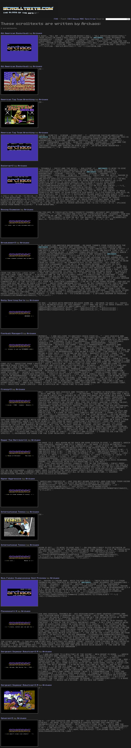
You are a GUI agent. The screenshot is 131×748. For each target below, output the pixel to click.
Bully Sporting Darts (13, 300)
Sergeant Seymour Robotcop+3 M (19, 651)
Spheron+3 (7, 718)
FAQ (56, 19)
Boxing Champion (10, 209)
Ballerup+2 (7, 166)
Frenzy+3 (6, 389)
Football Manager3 (12, 333)
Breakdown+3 (8, 242)
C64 (70, 19)
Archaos (37, 33)
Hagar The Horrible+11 (14, 440)
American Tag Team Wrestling (18, 99)
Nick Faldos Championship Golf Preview (23, 578)
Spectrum (90, 19)
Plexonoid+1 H (9, 611)
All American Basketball (15, 33)
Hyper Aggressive (11, 479)
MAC (82, 19)
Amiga (76, 19)
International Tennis (13, 512)
